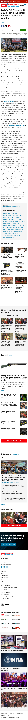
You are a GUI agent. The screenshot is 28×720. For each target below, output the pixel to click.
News (2, 22)
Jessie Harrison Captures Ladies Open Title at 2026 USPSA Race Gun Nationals (9, 404)
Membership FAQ (5, 599)
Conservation (5, 482)
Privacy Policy (4, 713)
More (10, 355)
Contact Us (3, 560)
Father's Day (6, 208)
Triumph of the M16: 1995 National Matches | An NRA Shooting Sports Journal (21, 344)
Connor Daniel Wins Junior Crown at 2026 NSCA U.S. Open (8, 395)
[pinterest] (9, 25)
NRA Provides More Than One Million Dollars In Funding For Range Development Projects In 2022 (14, 221)
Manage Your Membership (7, 601)
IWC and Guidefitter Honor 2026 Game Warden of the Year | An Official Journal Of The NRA (13, 499)
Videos (2, 582)
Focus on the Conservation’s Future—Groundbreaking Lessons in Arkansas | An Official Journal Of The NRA (13, 478)
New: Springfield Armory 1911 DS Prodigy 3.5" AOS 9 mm (9, 430)
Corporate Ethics (19, 713)
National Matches (7, 510)
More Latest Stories (17, 440)
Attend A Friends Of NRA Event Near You (13, 708)
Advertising (3, 562)
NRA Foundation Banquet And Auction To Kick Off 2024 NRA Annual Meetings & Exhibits (12, 215)
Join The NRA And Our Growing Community (10, 669)
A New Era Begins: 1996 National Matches (8, 412)
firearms (18, 206)
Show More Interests (17, 525)
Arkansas (11, 482)
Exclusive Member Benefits (7, 597)
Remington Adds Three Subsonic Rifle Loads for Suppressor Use (8, 421)
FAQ (8, 715)
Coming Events (4, 575)
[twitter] (5, 25)
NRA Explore (4, 589)
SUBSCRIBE (9, 544)
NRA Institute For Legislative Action (9, 587)
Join (11, 1)
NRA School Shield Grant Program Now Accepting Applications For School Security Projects (13, 231)
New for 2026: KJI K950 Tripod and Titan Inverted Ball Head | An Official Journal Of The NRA (13, 487)
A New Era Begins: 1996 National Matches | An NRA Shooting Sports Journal (6, 328)
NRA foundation (7, 206)
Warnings (3, 715)
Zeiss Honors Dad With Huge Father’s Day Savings (11, 236)
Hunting (16, 482)
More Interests (15, 454)
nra (11, 208)
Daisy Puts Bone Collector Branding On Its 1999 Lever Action (14, 378)
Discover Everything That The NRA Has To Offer (14, 689)
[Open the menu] (25, 5)
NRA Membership (5, 594)
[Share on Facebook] (2, 25)
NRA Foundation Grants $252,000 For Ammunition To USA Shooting (13, 226)
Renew (15, 1)
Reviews (3, 580)
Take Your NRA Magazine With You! (12, 651)
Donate (19, 1)
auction (14, 206)
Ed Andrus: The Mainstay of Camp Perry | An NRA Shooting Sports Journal (6, 344)
